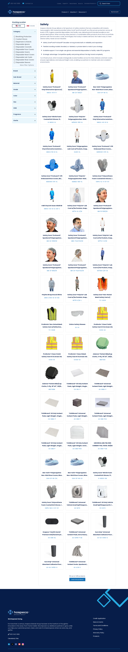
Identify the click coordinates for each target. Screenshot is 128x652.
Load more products (77, 579)
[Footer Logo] (19, 612)
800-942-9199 (15, 3)
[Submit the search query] (100, 3)
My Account (115, 12)
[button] (65, 3)
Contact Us (29, 3)
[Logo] (17, 12)
